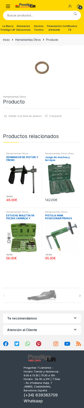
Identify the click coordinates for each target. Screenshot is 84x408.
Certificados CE (69, 28)
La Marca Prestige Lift (8, 28)
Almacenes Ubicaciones (23, 28)
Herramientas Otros (28, 39)
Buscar (75, 15)
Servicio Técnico (39, 28)
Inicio (6, 39)
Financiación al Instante (54, 28)
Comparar (55, 116)
